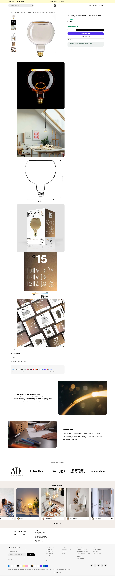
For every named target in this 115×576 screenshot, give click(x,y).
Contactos (18, 1)
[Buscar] (32, 5)
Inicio (12, 12)
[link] (17, 471)
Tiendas (22, 1)
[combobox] (21, 5)
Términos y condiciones (22, 557)
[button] (70, 19)
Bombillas (17, 12)
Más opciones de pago (86, 36)
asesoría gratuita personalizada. (77, 45)
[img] (42, 530)
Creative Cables (14, 569)
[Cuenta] (99, 5)
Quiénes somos (11, 1)
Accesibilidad (58, 572)
